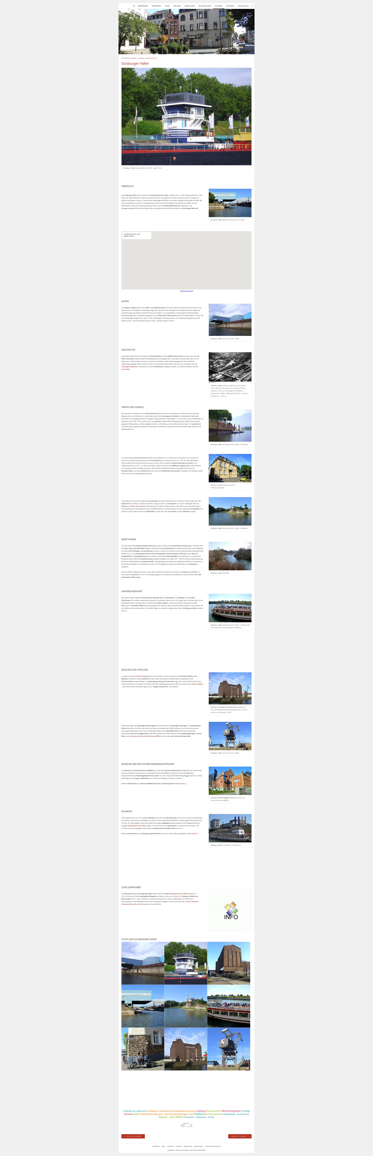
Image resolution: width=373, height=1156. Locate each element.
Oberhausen (190, 6)
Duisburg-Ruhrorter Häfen (137, 826)
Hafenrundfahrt (197, 684)
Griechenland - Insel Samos (235, 1114)
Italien (136, 1114)
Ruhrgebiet (156, 6)
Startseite (133, 58)
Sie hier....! (183, 783)
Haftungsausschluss (213, 1146)
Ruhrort (175, 687)
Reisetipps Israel (185, 1114)
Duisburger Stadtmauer (129, 367)
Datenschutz (198, 1146)
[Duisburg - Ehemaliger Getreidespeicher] (230, 688)
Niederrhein (143, 6)
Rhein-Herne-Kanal (138, 506)
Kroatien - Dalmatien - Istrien (200, 1117)
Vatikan (198, 1113)
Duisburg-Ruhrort (151, 58)
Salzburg (200, 1110)
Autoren (158, 901)
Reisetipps (191, 1111)
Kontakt (179, 1146)
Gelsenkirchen (205, 6)
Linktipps (170, 1146)
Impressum (188, 1146)
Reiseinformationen (212, 1114)
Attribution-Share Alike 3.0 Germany (134, 904)
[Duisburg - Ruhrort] (230, 468)
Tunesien (144, 1113)
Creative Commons (191, 901)
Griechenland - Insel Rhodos (163, 1114)
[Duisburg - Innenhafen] (228, 963)
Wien (218, 1110)
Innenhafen (125, 369)
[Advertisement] (179, 650)
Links (163, 1146)
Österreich (210, 1111)
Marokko (128, 1114)
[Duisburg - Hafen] (230, 367)
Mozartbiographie (231, 1110)
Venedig (245, 1110)
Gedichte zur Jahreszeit (134, 1111)
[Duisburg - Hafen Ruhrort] (142, 1006)
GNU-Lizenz (178, 899)
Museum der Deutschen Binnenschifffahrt (147, 736)
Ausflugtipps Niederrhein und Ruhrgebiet (165, 1111)
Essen (167, 6)
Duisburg (218, 6)
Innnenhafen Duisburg (140, 676)
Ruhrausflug (243, 6)
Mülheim (177, 6)
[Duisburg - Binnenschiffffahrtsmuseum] (230, 781)
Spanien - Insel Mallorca (172, 1117)
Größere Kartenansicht (186, 291)
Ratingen (230, 6)
